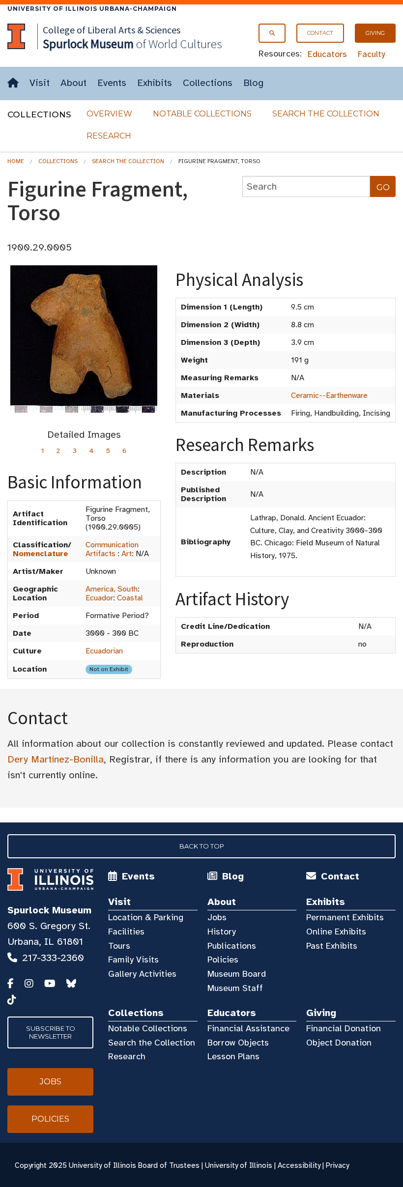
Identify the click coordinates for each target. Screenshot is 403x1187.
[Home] (13, 83)
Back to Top (201, 846)
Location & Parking (145, 917)
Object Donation (339, 1042)
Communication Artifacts (112, 549)
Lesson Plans (233, 1056)
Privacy (337, 1165)
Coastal (130, 598)
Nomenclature (40, 554)
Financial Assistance (248, 1028)
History (221, 931)
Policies (222, 959)
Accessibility (299, 1165)
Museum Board (236, 973)
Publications (231, 945)
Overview (109, 113)
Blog (253, 83)
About (73, 83)
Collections (207, 83)
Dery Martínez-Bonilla (55, 759)
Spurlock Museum (49, 910)
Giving (375, 32)
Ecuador (99, 598)
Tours (119, 945)
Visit (39, 83)
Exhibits (154, 83)
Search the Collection (325, 113)
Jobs (217, 917)
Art (126, 554)
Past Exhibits (331, 945)
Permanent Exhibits (345, 917)
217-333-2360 (53, 958)
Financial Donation (343, 1028)
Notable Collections (202, 113)
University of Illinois (238, 1165)
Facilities (126, 931)
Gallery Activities (142, 973)
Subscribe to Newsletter (50, 1032)
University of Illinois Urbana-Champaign (92, 8)
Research (108, 136)
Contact (320, 32)
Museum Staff (235, 988)
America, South (112, 589)
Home (15, 161)
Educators (327, 54)
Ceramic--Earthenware (329, 395)
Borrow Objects (238, 1042)
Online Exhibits (336, 931)
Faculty (371, 54)
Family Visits (133, 959)
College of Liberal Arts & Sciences (111, 30)
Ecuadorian (104, 651)
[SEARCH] (272, 33)
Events (111, 83)
